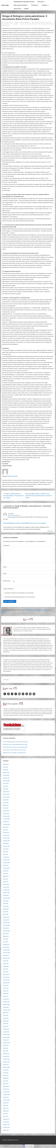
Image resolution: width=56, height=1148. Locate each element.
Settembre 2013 (6, 1100)
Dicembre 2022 (6, 838)
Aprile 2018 (5, 969)
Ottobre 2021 (6, 865)
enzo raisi (28, 24)
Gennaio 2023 (6, 835)
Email (4, 573)
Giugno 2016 (5, 1018)
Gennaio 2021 (6, 887)
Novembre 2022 (6, 840)
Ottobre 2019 (6, 928)
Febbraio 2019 (6, 944)
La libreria (44, 5)
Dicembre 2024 (6, 797)
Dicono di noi (17, 8)
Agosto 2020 (5, 900)
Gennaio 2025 (6, 794)
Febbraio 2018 (6, 974)
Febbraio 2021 (6, 884)
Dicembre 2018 (6, 949)
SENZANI (8, 25)
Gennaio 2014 (6, 1089)
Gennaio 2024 (6, 813)
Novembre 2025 (6, 780)
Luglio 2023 (5, 829)
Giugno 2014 (5, 1075)
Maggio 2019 (6, 936)
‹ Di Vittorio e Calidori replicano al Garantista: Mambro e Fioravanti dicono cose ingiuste (13, 495)
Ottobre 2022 (6, 843)
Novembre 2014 (6, 1061)
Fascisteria (34, 5)
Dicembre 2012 (6, 1124)
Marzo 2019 (5, 941)
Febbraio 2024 (6, 810)
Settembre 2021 (6, 868)
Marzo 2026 (5, 769)
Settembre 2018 (6, 958)
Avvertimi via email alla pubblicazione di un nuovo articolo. (20, 597)
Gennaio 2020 (6, 919)
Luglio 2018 (5, 960)
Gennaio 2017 (6, 999)
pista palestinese (45, 24)
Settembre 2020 (6, 898)
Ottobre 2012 (6, 1130)
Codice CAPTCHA (8, 588)
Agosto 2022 (5, 849)
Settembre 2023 (6, 824)
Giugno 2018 (5, 963)
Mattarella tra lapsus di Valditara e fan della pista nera (14, 752)
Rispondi (51, 531)
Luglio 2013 (5, 1105)
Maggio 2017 (6, 993)
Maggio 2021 (6, 876)
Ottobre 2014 (6, 1064)
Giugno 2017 (5, 990)
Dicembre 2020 (6, 889)
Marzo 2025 (5, 789)
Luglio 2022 (5, 851)
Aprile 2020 (5, 911)
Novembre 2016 (6, 1004)
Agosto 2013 (5, 1102)
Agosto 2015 (5, 1045)
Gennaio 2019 (6, 947)
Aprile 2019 (5, 939)
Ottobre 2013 (6, 1097)
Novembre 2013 (6, 1094)
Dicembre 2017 (6, 979)
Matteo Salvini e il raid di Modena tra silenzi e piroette (14, 749)
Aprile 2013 (5, 1113)
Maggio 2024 (6, 805)
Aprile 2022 (5, 854)
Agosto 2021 (5, 870)
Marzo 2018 (5, 971)
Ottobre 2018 (6, 955)
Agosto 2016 (5, 1012)
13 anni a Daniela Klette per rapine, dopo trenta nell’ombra (15, 741)
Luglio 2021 (5, 873)
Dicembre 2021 (6, 859)
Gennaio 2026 (6, 775)
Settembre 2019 (6, 930)
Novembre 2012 (6, 1127)
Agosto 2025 (5, 783)
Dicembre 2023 (6, 816)
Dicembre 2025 (6, 778)
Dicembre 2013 (6, 1091)
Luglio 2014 (5, 1072)
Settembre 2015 (6, 1042)
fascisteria (42, 22)
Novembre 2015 (6, 1037)
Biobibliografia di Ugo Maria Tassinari (24, 1)
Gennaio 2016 (6, 1031)
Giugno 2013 (5, 1108)
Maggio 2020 (6, 909)
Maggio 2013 (6, 1110)
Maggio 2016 (6, 1020)
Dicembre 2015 (6, 1034)
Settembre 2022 (6, 846)
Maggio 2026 (6, 764)
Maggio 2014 (6, 1078)
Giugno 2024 (5, 802)
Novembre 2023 (6, 819)
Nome (4, 567)
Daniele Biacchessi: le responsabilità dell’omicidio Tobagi (15, 744)
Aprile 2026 (5, 767)
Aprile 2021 (5, 879)
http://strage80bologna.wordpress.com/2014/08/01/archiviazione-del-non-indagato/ (24, 523)
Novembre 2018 (6, 952)
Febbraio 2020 (6, 917)
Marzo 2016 (5, 1026)
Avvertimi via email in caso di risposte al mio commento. (19, 593)
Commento (6, 545)
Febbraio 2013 (6, 1119)
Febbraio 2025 (6, 791)
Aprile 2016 (5, 1023)
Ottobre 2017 (6, 985)
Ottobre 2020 (6, 895)
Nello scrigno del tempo (20, 5)
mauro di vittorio (36, 24)
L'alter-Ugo (5, 5)
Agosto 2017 (5, 988)
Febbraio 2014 (6, 1086)
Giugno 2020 (5, 906)
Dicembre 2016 (6, 1001)
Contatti (26, 8)
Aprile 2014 (5, 1080)
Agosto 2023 (5, 827)
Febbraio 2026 (6, 772)
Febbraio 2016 (6, 1029)
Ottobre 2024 (6, 799)
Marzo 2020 (5, 914)
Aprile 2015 (5, 1048)
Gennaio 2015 (6, 1056)
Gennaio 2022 (6, 857)
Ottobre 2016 (6, 1007)
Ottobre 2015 (6, 1040)
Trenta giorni (40, 1)
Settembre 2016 (6, 1010)
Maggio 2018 (6, 966)
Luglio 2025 (5, 786)
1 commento (15, 24)
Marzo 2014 (5, 1083)
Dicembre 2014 (6, 1059)
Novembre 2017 (6, 982)
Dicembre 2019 (6, 922)
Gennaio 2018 (6, 977)
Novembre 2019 (6, 925)
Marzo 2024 (5, 808)
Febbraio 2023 (6, 832)
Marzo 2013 (5, 1116)
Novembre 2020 (6, 892)
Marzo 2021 (5, 881)
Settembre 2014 (6, 1067)
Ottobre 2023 (6, 821)
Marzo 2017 (5, 996)
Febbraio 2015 (6, 1053)
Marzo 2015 (5, 1050)
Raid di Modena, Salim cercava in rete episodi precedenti (15, 747)
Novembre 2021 (6, 862)
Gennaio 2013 (6, 1121)
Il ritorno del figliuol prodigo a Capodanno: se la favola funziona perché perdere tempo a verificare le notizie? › (38, 495)
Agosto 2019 (5, 933)
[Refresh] (14, 581)
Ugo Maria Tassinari (12, 476)
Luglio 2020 (5, 903)
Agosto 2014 (5, 1070)
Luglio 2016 (5, 1015)
